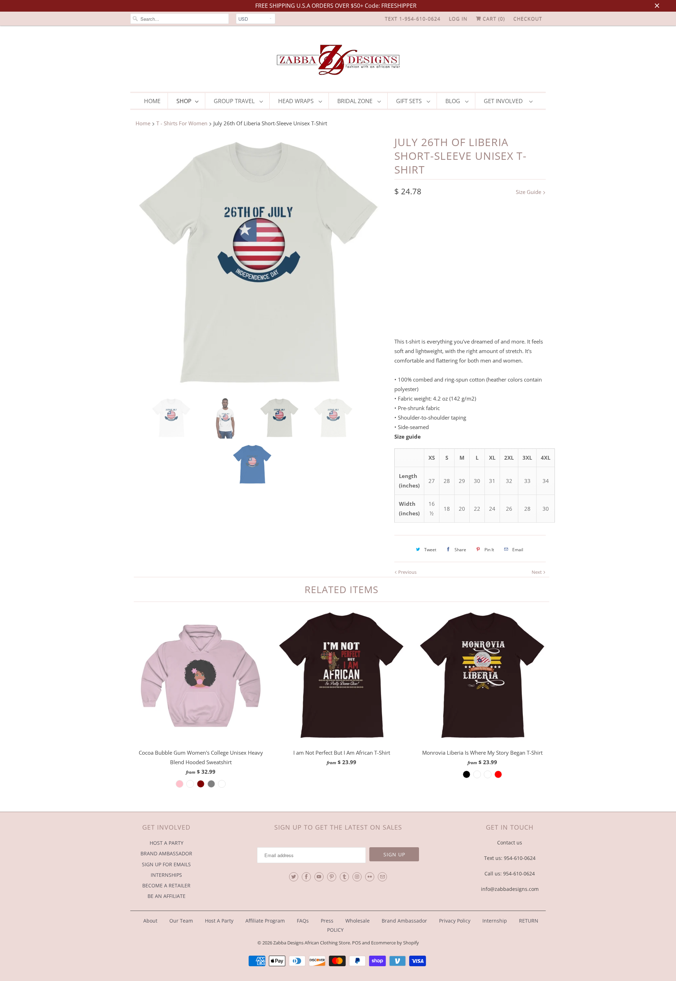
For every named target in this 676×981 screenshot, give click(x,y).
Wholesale (357, 920)
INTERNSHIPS (166, 875)
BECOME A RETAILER (166, 885)
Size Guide (529, 191)
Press (327, 920)
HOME (152, 101)
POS (356, 942)
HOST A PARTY (166, 842)
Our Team (181, 920)
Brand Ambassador (404, 920)
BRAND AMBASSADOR (166, 853)
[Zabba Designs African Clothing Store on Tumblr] (344, 876)
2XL (503, 253)
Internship (494, 920)
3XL (523, 253)
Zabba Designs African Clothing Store (311, 942)
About (151, 920)
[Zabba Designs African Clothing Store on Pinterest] (331, 876)
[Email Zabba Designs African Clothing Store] (382, 876)
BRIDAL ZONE (355, 101)
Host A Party (219, 920)
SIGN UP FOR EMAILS (166, 864)
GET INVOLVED (505, 101)
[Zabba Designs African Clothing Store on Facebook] (306, 876)
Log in (458, 18)
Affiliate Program (265, 920)
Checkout (527, 18)
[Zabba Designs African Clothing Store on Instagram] (357, 876)
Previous (407, 572)
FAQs (303, 920)
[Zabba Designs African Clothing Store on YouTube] (319, 876)
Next (537, 572)
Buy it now (509, 313)
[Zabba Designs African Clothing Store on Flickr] (369, 876)
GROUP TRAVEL (235, 101)
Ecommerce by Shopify (395, 942)
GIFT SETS (409, 101)
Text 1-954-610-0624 (412, 18)
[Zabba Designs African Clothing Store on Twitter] (293, 876)
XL (483, 253)
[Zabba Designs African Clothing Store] (338, 60)
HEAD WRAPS (296, 101)
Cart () (493, 18)
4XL (403, 268)
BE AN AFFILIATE (167, 896)
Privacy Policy (454, 920)
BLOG (453, 101)
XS (403, 253)
